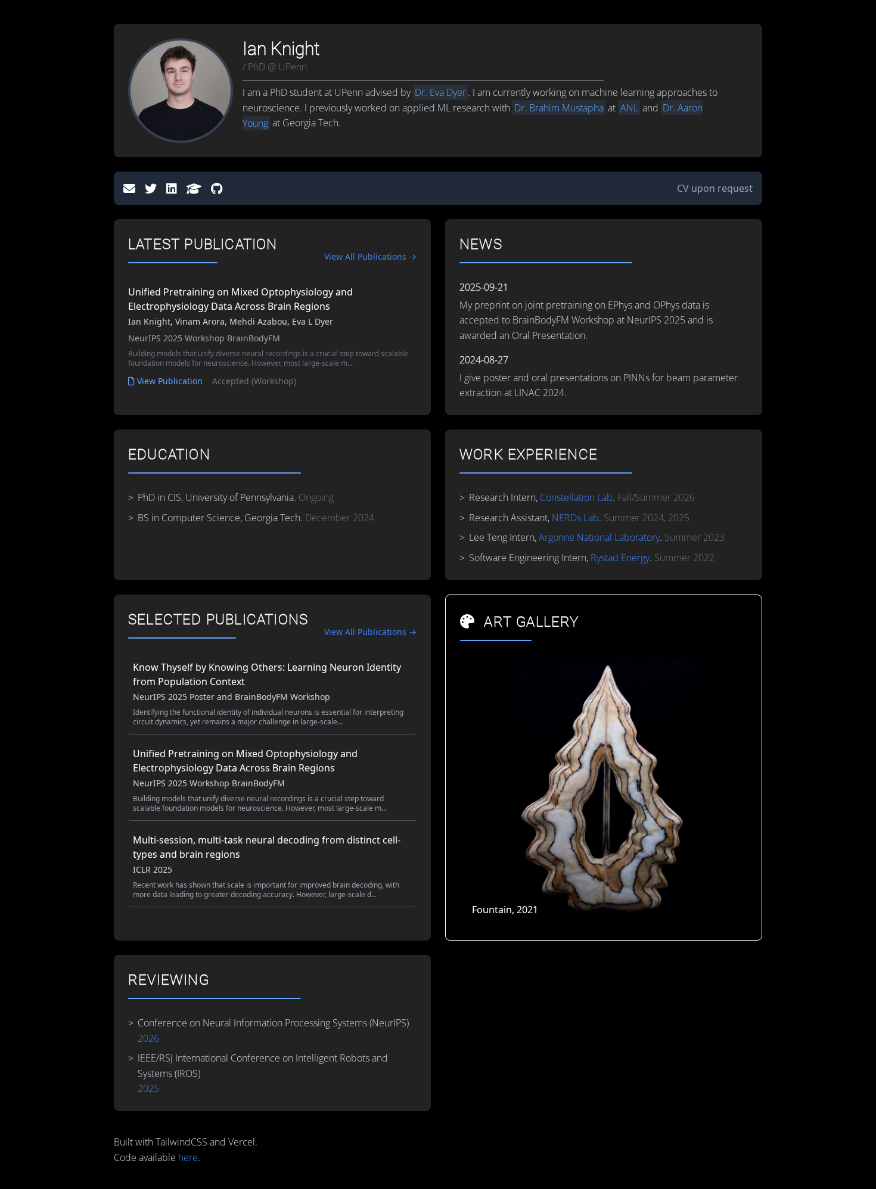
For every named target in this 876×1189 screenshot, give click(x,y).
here (188, 1156)
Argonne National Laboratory (599, 537)
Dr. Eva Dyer (440, 92)
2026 (148, 1037)
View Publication (170, 381)
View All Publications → (370, 256)
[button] (733, 792)
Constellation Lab (576, 497)
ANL (629, 107)
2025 (148, 1088)
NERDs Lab (575, 517)
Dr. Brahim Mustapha (559, 107)
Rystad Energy (620, 557)
